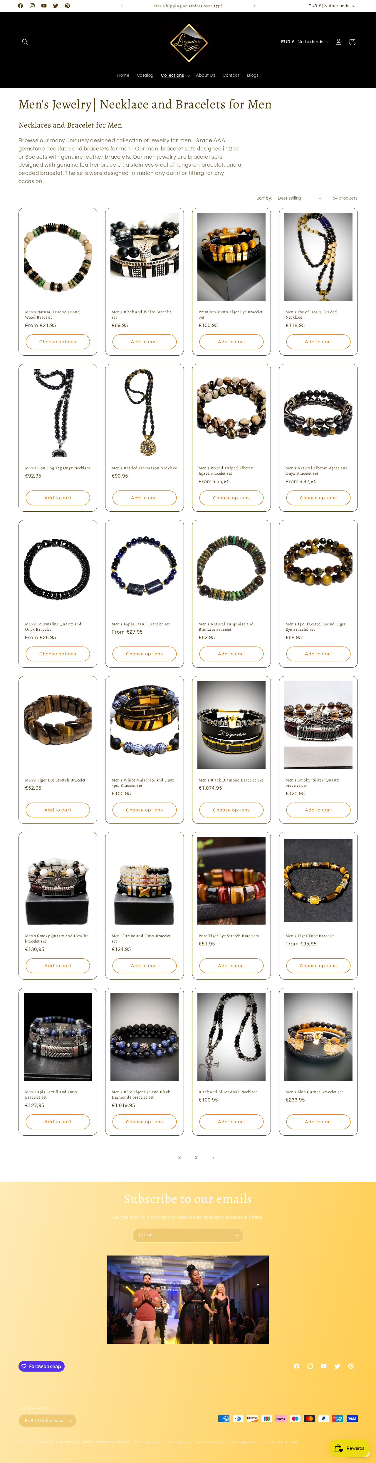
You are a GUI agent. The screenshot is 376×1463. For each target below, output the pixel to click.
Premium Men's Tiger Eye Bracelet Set (231, 314)
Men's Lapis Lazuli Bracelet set (141, 624)
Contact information (283, 1442)
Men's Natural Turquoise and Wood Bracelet (52, 314)
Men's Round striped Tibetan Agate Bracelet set (226, 470)
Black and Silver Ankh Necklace (228, 1091)
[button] (25, 42)
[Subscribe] (236, 1235)
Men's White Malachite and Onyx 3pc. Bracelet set (143, 782)
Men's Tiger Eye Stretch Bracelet (55, 779)
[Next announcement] (254, 6)
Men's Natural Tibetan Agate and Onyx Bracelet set (317, 470)
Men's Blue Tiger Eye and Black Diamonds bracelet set (141, 1094)
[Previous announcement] (121, 6)
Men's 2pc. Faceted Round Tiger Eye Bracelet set (316, 626)
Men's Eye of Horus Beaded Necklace (311, 314)
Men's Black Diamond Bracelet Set (231, 779)
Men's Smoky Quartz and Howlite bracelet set (57, 938)
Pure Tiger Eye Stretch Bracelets (229, 935)
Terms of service (211, 1442)
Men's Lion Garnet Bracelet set (314, 1091)
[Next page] (213, 1157)
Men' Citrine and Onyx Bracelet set (141, 938)
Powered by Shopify (111, 1442)
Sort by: (264, 198)
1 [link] (163, 1157)
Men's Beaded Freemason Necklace (144, 468)
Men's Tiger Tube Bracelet (310, 935)
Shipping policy (245, 1442)
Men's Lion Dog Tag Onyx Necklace (57, 468)
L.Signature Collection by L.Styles (62, 1442)
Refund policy (147, 1442)
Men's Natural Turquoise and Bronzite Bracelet (226, 626)
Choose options (57, 341)
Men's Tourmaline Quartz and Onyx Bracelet (53, 626)
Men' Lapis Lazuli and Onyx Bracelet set (51, 1094)
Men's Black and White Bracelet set (142, 314)
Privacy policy (178, 1442)
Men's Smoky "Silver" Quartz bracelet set (312, 782)
